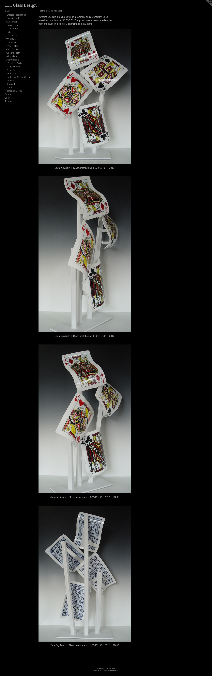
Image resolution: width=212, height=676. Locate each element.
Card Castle (12, 49)
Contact (9, 94)
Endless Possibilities (16, 14)
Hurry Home (12, 25)
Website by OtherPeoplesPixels (106, 670)
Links (7, 97)
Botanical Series (14, 90)
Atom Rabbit (12, 59)
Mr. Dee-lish (12, 28)
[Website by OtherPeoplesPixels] (206, 6)
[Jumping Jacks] (85, 96)
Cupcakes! (11, 21)
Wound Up (11, 35)
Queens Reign (13, 52)
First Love (11, 73)
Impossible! (12, 45)
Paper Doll (11, 70)
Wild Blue (11, 38)
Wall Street (11, 42)
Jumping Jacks (13, 18)
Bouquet (10, 83)
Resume (9, 101)
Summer (10, 80)
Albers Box (11, 56)
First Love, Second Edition (19, 76)
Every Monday (13, 66)
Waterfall (10, 87)
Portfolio (9, 11)
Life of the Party (14, 63)
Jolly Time (11, 32)
